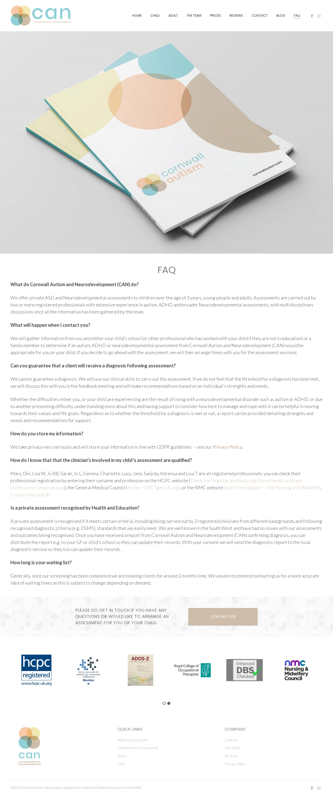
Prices (215, 15)
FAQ (297, 15)
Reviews (236, 15)
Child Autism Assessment (138, 747)
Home (137, 15)
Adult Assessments (133, 740)
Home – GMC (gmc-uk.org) (153, 487)
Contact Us (223, 616)
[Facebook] (312, 16)
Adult (173, 15)
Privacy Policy (227, 447)
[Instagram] (319, 16)
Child (155, 15)
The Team (194, 15)
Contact (260, 15)
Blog (280, 15)
